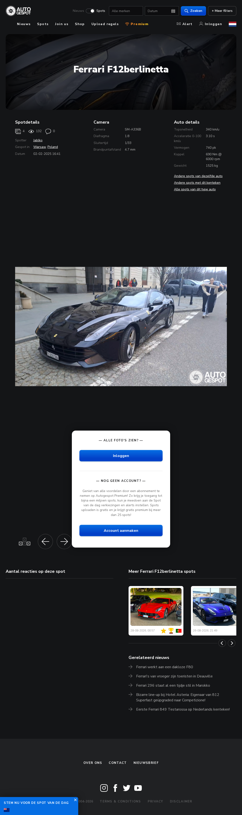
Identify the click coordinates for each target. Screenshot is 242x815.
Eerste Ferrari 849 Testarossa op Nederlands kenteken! (183, 709)
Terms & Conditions (120, 801)
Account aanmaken (121, 530)
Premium (139, 24)
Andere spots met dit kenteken (197, 182)
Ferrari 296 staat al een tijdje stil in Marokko (173, 685)
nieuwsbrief (146, 763)
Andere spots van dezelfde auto (198, 176)
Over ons (92, 763)
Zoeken (196, 11)
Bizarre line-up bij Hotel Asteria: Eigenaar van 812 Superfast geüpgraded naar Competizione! (177, 697)
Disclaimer (181, 801)
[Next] (231, 643)
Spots (100, 11)
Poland (53, 147)
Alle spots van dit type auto (195, 189)
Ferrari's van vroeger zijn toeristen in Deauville (174, 676)
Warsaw (39, 147)
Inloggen (213, 24)
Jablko (38, 140)
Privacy (155, 801)
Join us (61, 24)
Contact (118, 763)
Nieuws (78, 11)
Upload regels (105, 24)
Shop (80, 24)
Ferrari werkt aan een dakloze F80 (164, 667)
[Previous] (222, 643)
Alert (187, 24)
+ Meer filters (222, 11)
